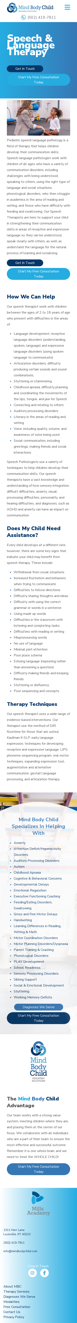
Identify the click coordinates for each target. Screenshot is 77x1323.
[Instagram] (32, 1273)
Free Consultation (16, 1307)
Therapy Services (16, 1291)
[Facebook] (44, 1273)
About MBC (12, 1286)
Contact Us (11, 1312)
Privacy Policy (13, 1317)
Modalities (11, 1301)
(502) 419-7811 (42, 17)
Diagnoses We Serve (39, 1007)
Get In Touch (25, 68)
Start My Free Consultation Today (38, 80)
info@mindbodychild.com (20, 1251)
